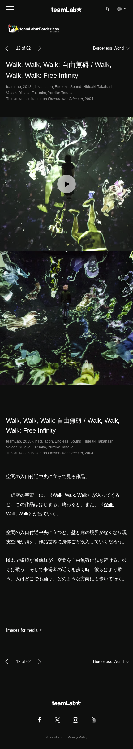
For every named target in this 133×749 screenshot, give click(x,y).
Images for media (21, 630)
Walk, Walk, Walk (70, 495)
